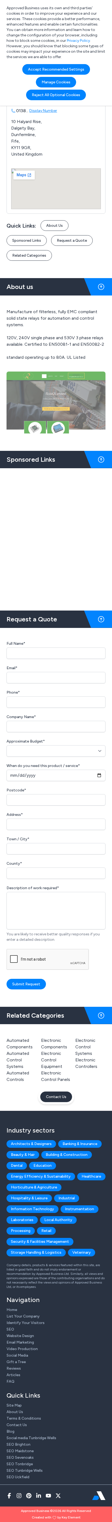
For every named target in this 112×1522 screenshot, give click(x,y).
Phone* (13, 692)
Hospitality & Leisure (29, 1198)
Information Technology (32, 1209)
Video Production (22, 1349)
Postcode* (16, 790)
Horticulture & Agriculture (34, 1187)
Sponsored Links (26, 240)
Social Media (17, 1355)
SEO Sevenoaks (20, 1457)
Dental (17, 1165)
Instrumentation (79, 1209)
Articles (13, 1375)
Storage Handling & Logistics (36, 1252)
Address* (15, 814)
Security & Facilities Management (40, 1241)
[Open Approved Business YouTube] (48, 1495)
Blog (10, 1431)
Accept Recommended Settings (56, 69)
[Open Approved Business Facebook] (9, 1495)
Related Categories (29, 255)
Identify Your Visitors (26, 1322)
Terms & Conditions (24, 1418)
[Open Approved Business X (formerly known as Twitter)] (58, 1495)
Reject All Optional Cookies (56, 95)
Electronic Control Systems (85, 1047)
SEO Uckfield (18, 1477)
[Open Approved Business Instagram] (19, 1495)
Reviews (14, 1368)
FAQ (10, 1381)
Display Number (43, 110)
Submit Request (26, 984)
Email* (12, 668)
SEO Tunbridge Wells (25, 1470)
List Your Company (23, 1316)
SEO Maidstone (20, 1451)
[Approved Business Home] (98, 1495)
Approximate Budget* (26, 741)
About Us (54, 225)
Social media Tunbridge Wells (31, 1438)
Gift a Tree (16, 1362)
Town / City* (18, 839)
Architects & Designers (31, 1144)
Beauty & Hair (23, 1154)
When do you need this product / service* (43, 765)
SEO (10, 1329)
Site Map (14, 1405)
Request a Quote (72, 240)
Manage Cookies (56, 82)
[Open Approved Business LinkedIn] (38, 1495)
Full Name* (16, 643)
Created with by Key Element (56, 1517)
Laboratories (22, 1220)
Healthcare (91, 1176)
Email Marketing (20, 1342)
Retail (46, 1230)
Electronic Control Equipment (51, 1060)
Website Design (20, 1336)
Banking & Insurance (80, 1144)
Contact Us (56, 1097)
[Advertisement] (56, 537)
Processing (20, 1230)
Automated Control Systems (18, 1060)
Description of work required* (33, 888)
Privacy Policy (78, 40)
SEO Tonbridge (20, 1464)
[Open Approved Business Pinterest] (29, 1495)
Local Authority (58, 1220)
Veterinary (81, 1252)
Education (42, 1165)
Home (12, 1309)
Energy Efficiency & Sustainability (41, 1176)
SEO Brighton (18, 1444)
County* (14, 863)
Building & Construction (67, 1154)
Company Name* (21, 717)
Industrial (66, 1198)
